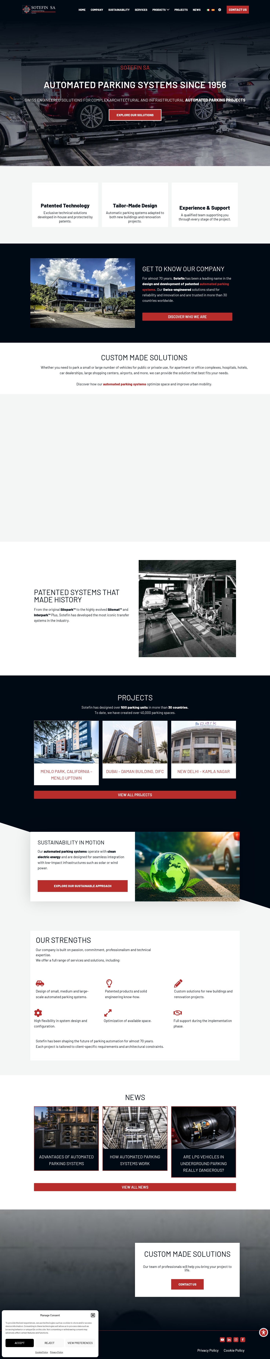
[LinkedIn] (229, 1339)
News (197, 9)
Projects (181, 9)
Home (82, 9)
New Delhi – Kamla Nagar (203, 771)
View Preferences (80, 1343)
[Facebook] (242, 1339)
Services (141, 9)
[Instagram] (235, 1339)
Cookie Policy (41, 1352)
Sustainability (119, 9)
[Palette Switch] (219, 9)
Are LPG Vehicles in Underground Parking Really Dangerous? (203, 1163)
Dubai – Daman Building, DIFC (135, 771)
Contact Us (238, 9)
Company (97, 9)
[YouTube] (222, 1339)
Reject (50, 1343)
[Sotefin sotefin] (39, 9)
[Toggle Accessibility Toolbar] (263, 1332)
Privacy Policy (56, 1352)
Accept (20, 1343)
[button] (93, 1315)
